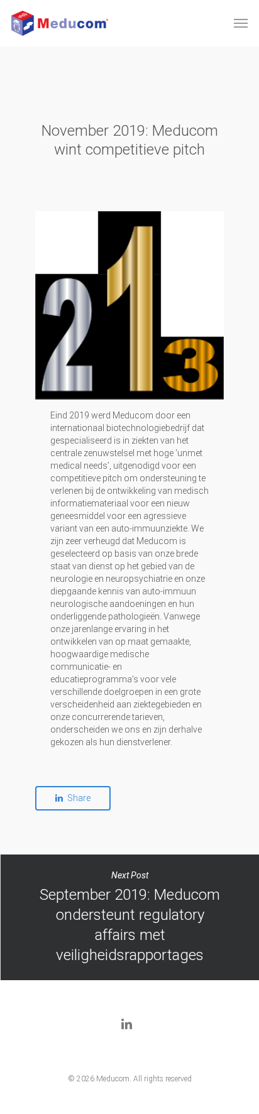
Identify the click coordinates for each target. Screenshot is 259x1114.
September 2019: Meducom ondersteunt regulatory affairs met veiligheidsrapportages (129, 917)
